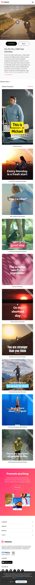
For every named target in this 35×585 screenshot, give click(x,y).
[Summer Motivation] (17, 269)
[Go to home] (5, 2)
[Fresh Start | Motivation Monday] (17, 164)
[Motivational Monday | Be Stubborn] (17, 409)
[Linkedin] (18, 570)
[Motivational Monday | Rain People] (17, 445)
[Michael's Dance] (17, 117)
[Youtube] (10, 570)
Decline (11, 581)
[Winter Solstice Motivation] (17, 304)
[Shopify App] (17, 562)
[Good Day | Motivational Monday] (17, 234)
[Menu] (32, 2)
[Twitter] (14, 570)
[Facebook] (6, 553)
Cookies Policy (19, 577)
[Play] (18, 22)
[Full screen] (33, 35)
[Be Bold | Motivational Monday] (17, 339)
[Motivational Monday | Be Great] (17, 374)
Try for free (17, 487)
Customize (11, 44)
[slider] (1, 38)
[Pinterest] (22, 570)
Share (24, 44)
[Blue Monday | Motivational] (17, 199)
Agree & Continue (21, 581)
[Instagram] (13, 553)
